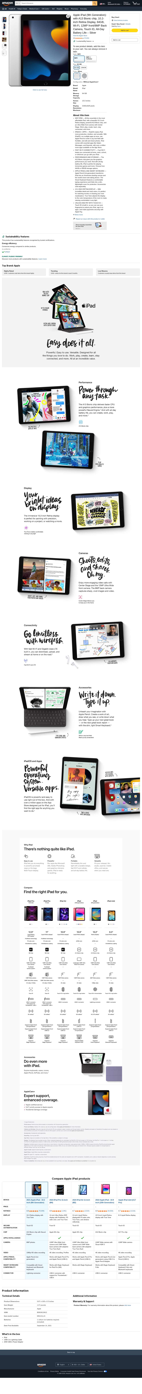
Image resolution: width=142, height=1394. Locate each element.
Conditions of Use (43, 1371)
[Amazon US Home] (41, 1365)
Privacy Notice (54, 1371)
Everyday (83, 9)
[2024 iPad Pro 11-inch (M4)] (60, 1183)
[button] (4, 9)
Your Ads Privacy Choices (95, 1371)
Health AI (12, 9)
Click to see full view (40, 90)
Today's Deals (22, 9)
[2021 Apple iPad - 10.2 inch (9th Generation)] (36, 1183)
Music (67, 9)
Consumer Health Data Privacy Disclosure (73, 1371)
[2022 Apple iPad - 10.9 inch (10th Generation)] (105, 1183)
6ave (119, 26)
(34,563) (110, 1211)
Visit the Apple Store (80, 35)
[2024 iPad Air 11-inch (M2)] (83, 1183)
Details (128, 24)
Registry (59, 9)
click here (127, 1305)
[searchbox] (56, 3)
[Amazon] (7, 3)
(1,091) (63, 1211)
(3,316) (132, 1211)
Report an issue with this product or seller (90, 219)
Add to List (116, 40)
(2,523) (86, 1211)
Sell (53, 9)
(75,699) (41, 1211)
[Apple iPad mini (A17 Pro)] (128, 1183)
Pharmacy (74, 9)
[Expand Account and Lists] (120, 4)
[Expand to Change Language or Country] (68, 1365)
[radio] (4, 19)
